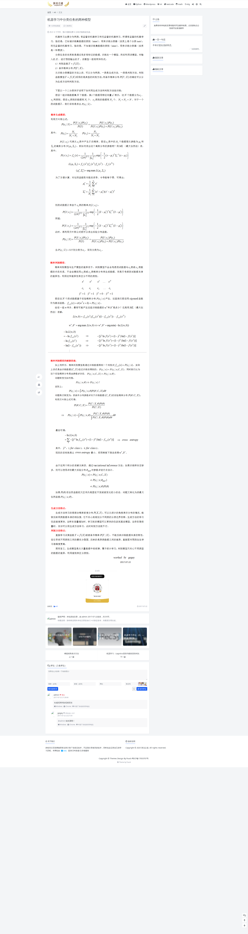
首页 (129, 4)
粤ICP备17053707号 (140, 758)
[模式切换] (197, 4)
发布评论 (142, 689)
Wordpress (150, 4)
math (180, 4)
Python (138, 4)
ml (160, 4)
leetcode (170, 4)
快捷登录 (53, 689)
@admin (62, 721)
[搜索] (201, 4)
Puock (129, 762)
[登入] (193, 4)
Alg (188, 4)
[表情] (134, 689)
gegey (60, 713)
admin (85, 616)
